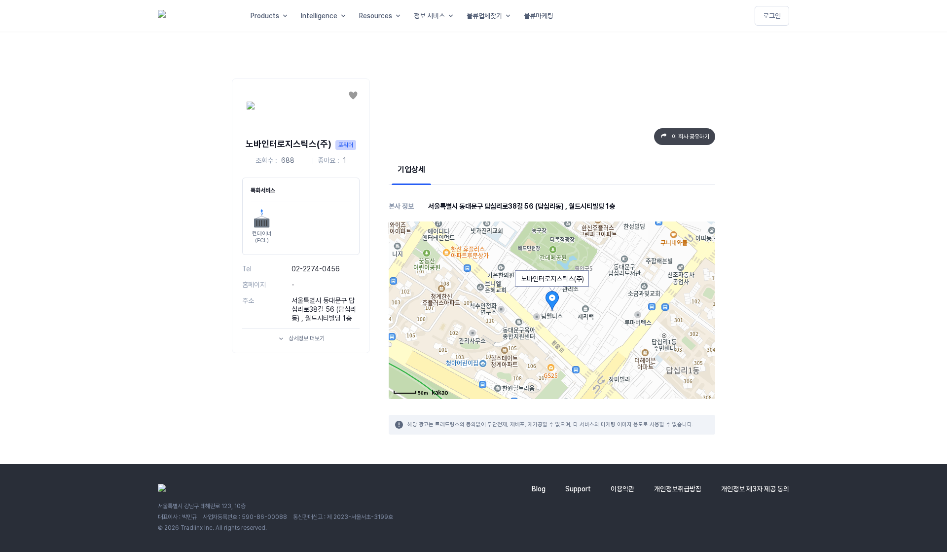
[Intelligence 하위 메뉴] (345, 16)
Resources (375, 16)
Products (265, 16)
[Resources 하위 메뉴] (400, 16)
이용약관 (622, 489)
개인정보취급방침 (677, 489)
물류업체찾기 (484, 16)
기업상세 (411, 169)
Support (578, 489)
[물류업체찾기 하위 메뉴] (510, 16)
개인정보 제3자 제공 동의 (755, 489)
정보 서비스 (429, 16)
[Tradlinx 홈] (195, 16)
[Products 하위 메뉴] (287, 16)
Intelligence (319, 16)
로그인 (772, 16)
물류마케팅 (538, 16)
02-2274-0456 (315, 269)
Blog (539, 489)
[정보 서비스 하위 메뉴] (453, 16)
